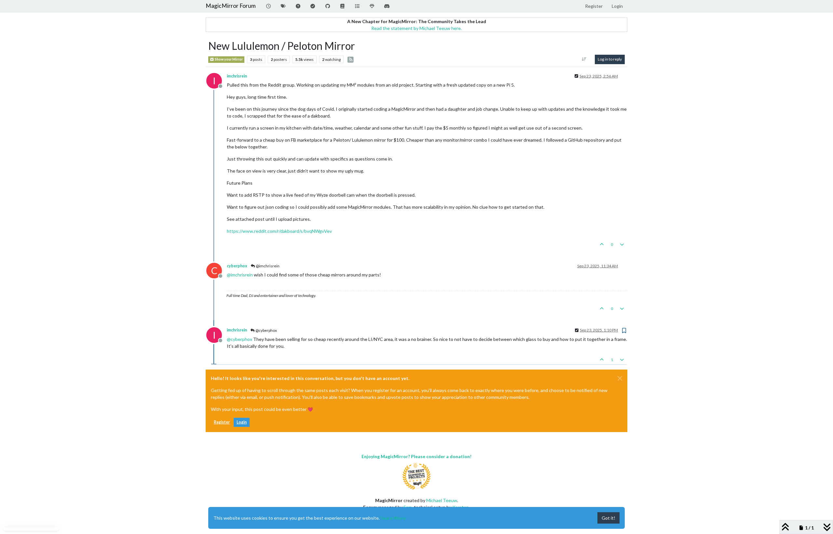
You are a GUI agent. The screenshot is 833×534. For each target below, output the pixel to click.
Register (222, 422)
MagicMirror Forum (231, 5)
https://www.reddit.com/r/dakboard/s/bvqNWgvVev (279, 231)
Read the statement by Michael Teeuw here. (416, 28)
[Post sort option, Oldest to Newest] (584, 59)
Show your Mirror (228, 59)
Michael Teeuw (441, 500)
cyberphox (237, 265)
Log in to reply (610, 59)
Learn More (393, 518)
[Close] (619, 378)
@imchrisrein (267, 265)
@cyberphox (266, 330)
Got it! (608, 518)
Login (242, 422)
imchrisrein (237, 76)
